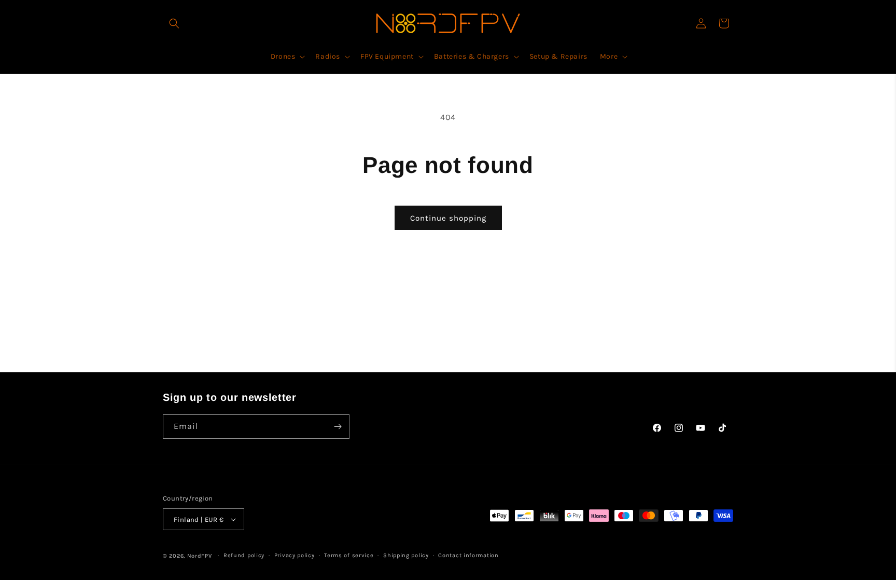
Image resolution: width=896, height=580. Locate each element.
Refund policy (243, 555)
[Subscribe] (337, 426)
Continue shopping (448, 218)
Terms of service (348, 555)
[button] (174, 23)
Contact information (468, 555)
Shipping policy (406, 555)
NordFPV (199, 555)
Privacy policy (294, 555)
